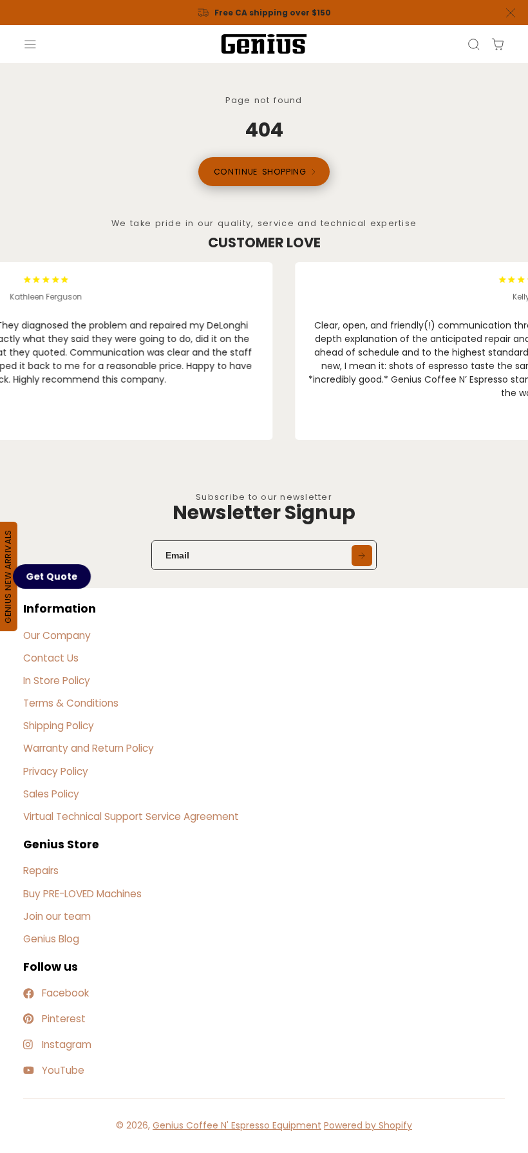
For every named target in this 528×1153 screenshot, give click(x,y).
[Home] (264, 44)
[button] (51, 576)
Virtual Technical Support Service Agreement (131, 816)
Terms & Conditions (70, 703)
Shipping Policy (58, 725)
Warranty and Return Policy (88, 748)
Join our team (57, 916)
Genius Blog (51, 939)
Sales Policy (51, 794)
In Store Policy (56, 680)
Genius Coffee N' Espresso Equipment (237, 1125)
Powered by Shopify (368, 1125)
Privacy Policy (55, 771)
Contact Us (51, 658)
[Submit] (362, 555)
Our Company (57, 635)
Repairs (41, 870)
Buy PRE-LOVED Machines (82, 893)
